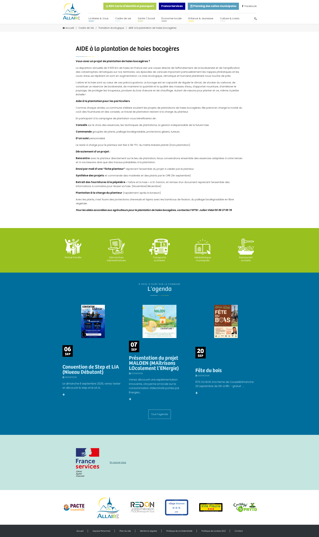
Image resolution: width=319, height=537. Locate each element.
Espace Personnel (101, 531)
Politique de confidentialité (179, 531)
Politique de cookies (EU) (214, 531)
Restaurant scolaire (246, 259)
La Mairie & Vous (98, 18)
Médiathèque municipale (203, 259)
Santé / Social (146, 18)
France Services (172, 6)
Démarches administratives (116, 259)
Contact (239, 531)
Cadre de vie (123, 18)
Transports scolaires (159, 259)
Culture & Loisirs (229, 18)
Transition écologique (111, 28)
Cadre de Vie (86, 28)
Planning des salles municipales (214, 6)
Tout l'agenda (159, 414)
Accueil (69, 28)
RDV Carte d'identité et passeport (131, 6)
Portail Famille (73, 257)
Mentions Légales (148, 531)
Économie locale (171, 18)
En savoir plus (118, 462)
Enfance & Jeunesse (200, 18)
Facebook (250, 6)
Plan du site (125, 531)
